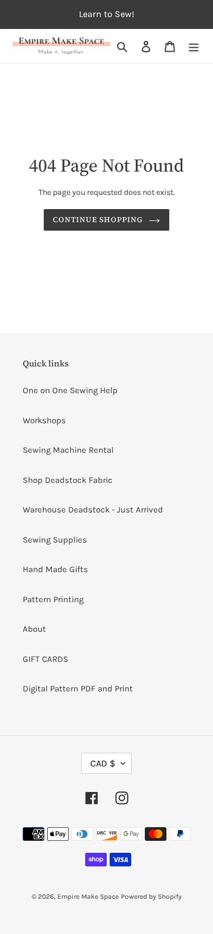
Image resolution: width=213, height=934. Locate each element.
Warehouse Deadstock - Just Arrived (93, 509)
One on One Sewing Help (70, 390)
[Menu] (194, 46)
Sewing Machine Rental (68, 450)
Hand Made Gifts (55, 569)
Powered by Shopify (151, 896)
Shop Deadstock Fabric (67, 480)
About (34, 629)
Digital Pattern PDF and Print (78, 688)
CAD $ (102, 763)
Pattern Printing (53, 599)
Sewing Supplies (55, 540)
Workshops (44, 420)
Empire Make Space (88, 896)
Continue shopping (98, 219)
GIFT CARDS (45, 659)
